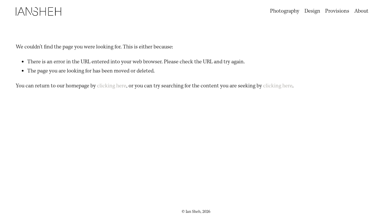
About (361, 11)
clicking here (111, 86)
